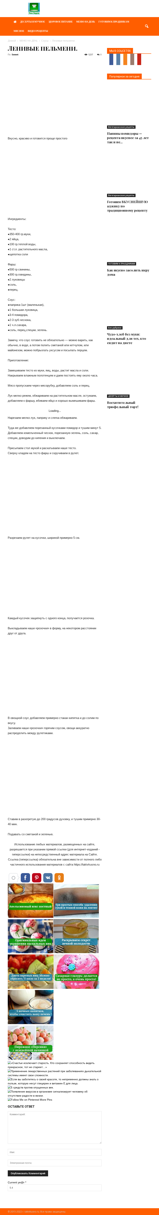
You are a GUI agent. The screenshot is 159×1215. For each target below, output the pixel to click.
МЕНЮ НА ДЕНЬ (85, 21)
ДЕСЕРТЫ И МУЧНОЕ (32, 21)
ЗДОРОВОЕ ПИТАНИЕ (60, 21)
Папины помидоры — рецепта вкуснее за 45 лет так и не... (128, 137)
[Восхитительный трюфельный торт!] (129, 376)
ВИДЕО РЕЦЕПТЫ (38, 31)
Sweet (15, 54)
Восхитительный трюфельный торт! (122, 404)
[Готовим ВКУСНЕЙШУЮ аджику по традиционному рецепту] (129, 175)
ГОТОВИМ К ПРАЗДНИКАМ (114, 21)
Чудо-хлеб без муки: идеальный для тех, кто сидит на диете (126, 338)
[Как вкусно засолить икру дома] (129, 243)
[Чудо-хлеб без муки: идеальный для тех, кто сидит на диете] (129, 307)
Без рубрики (114, 327)
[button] (146, 26)
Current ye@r (17, 1182)
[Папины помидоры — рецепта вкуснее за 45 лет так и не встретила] (129, 106)
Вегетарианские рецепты (121, 127)
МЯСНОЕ (19, 31)
